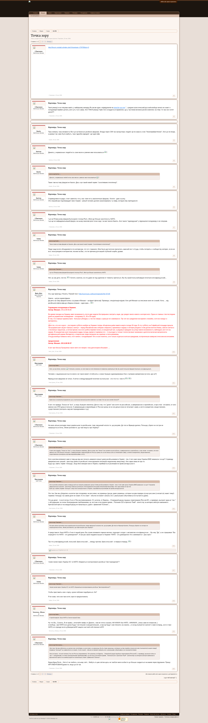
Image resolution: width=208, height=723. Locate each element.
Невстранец (52, 382)
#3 (174, 140)
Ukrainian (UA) (34, 714)
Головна (35, 13)
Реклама (75, 13)
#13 (174, 433)
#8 (174, 255)
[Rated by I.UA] (113, 720)
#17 (174, 570)
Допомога (163, 714)
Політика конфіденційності (171, 717)
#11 (174, 383)
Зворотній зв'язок (154, 714)
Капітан (38, 151)
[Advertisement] (70, 23)
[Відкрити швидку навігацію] (175, 31)
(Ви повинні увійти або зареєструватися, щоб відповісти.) (161, 674)
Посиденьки (84, 13)
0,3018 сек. (96, 717)
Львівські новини (95, 13)
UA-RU (41, 38)
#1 (174, 95)
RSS (177, 714)
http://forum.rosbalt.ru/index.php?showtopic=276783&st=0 (68, 47)
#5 (174, 186)
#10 (174, 351)
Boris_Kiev (51, 351)
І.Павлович (60, 38)
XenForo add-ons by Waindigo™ (37, 718)
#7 (174, 227)
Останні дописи (35, 15)
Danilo (39, 131)
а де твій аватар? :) (170, 677)
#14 (174, 468)
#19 (174, 631)
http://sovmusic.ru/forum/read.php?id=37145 (94, 294)
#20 (174, 668)
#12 (174, 413)
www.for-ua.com (119, 107)
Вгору (174, 714)
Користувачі (58, 13)
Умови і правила (158, 717)
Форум (43, 13)
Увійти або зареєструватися (168, 1)
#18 (174, 600)
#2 (174, 116)
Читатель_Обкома (39, 613)
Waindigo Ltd (53, 718)
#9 (174, 282)
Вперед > (49, 41)
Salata (39, 239)
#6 (174, 207)
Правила (67, 13)
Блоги (49, 13)
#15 (174, 508)
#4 (174, 160)
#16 (174, 545)
